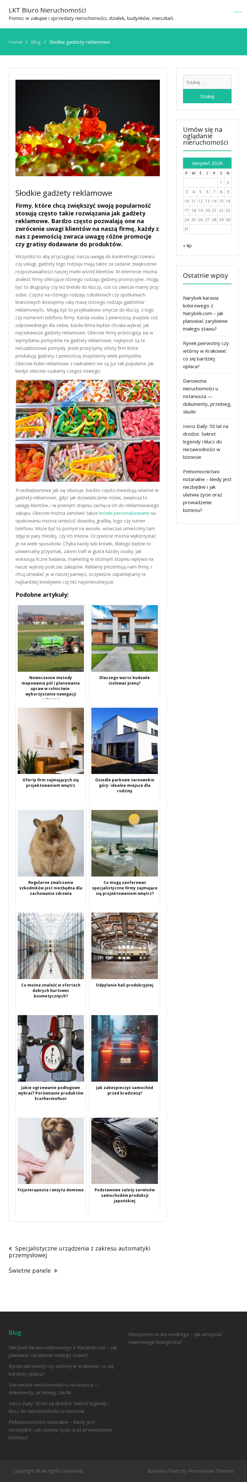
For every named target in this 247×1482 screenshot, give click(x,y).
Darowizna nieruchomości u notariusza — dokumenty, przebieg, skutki (207, 396)
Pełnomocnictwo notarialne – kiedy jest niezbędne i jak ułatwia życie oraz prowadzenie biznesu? (60, 1430)
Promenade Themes (211, 1471)
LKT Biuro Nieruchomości (47, 10)
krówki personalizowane (124, 513)
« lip (187, 245)
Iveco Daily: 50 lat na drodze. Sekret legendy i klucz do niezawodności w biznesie (205, 441)
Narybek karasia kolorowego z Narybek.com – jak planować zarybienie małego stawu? (205, 313)
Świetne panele (30, 1270)
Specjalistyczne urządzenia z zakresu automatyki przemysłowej (79, 1251)
